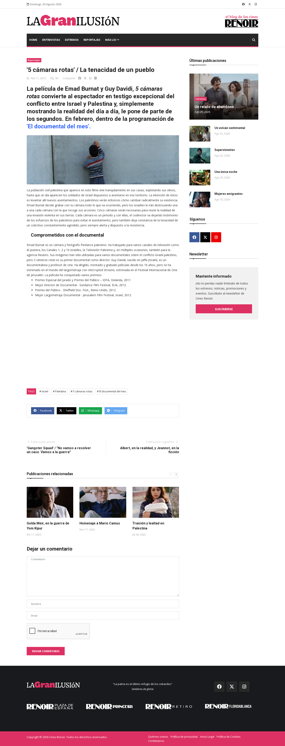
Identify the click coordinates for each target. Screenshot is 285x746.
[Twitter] (205, 238)
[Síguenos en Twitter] (249, 4)
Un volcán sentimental (229, 128)
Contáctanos (156, 741)
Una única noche (225, 171)
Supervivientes (224, 150)
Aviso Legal (207, 736)
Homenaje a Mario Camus (99, 523)
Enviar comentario (45, 651)
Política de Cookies (229, 736)
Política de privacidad (184, 736)
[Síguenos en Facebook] (243, 4)
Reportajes (91, 39)
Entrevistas (51, 39)
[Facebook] (194, 238)
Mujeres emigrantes (228, 193)
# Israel (43, 391)
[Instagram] (216, 238)
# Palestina (59, 391)
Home (33, 39)
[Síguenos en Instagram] (256, 4)
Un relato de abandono (214, 107)
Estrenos (71, 39)
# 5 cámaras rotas (81, 391)
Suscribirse (224, 309)
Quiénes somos (158, 736)
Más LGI (111, 39)
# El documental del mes (111, 391)
